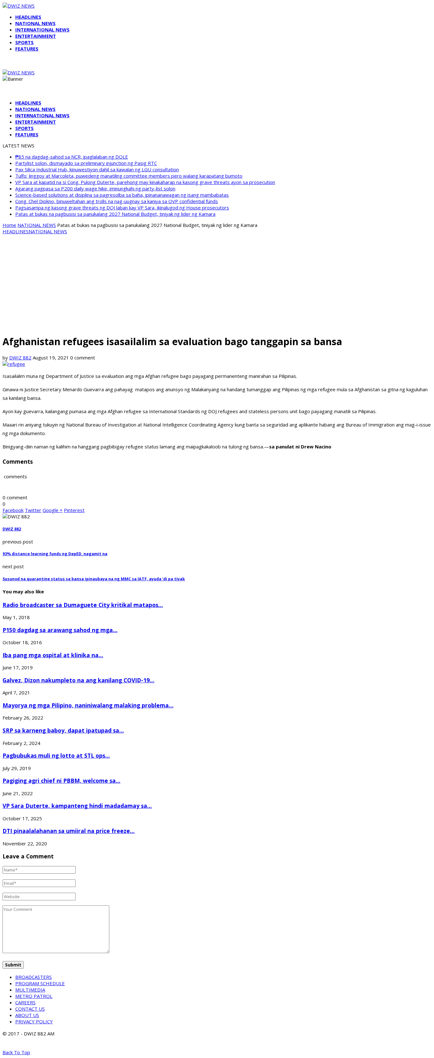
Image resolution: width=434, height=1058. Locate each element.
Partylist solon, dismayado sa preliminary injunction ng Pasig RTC (86, 163)
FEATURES (26, 48)
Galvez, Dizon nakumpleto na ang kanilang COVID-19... (78, 680)
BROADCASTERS (33, 977)
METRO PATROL (33, 996)
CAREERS (25, 1002)
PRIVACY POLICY (34, 1021)
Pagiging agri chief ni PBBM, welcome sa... (61, 780)
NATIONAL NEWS (35, 23)
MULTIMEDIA (30, 989)
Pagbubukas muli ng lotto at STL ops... (56, 755)
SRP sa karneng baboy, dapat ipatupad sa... (63, 730)
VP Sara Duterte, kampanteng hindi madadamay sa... (77, 805)
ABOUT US (27, 1015)
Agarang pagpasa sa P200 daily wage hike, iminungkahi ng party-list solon (95, 188)
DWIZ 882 (20, 357)
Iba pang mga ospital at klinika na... (53, 655)
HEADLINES (28, 17)
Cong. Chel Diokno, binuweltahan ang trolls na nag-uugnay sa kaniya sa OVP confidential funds (116, 201)
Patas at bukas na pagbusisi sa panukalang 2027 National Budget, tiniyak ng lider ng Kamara (115, 214)
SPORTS (24, 42)
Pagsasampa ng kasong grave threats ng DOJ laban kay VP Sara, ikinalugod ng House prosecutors (122, 207)
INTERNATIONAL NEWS (42, 29)
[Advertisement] (217, 284)
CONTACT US (30, 1009)
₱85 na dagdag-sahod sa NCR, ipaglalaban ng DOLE (71, 157)
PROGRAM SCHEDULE (40, 983)
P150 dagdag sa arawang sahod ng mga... (60, 630)
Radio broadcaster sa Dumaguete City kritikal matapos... (83, 605)
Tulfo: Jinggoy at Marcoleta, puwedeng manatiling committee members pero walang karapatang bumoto (128, 176)
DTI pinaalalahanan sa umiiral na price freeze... (69, 831)
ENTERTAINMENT (35, 36)
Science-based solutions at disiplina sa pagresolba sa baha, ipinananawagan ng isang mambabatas (122, 195)
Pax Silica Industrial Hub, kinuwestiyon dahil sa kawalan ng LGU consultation (97, 169)
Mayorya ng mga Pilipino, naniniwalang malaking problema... (88, 705)
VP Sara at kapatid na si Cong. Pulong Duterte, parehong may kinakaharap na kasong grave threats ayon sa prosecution (145, 182)
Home (9, 225)
